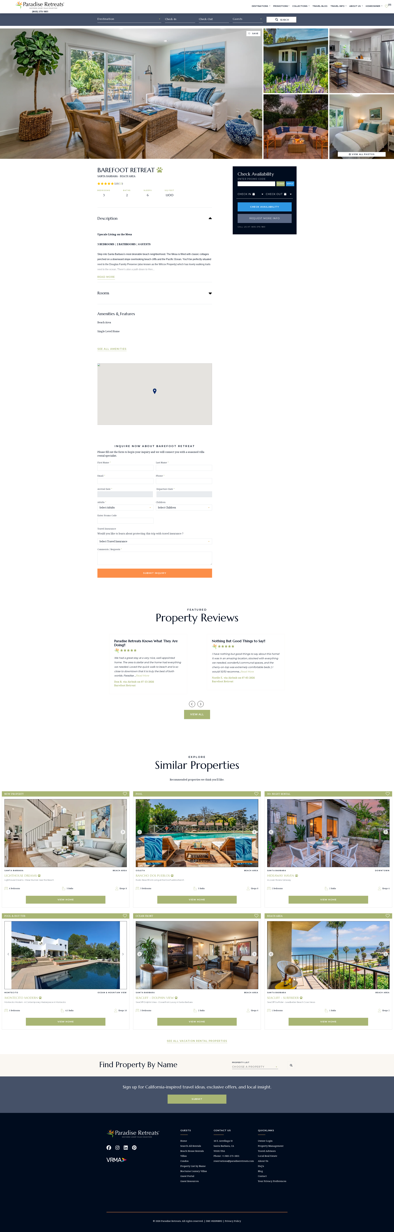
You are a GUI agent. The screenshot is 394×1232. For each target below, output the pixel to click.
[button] (8, 832)
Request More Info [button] (264, 218)
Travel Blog (320, 6)
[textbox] (129, 19)
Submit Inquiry (154, 573)
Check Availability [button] (264, 206)
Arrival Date (104, 489)
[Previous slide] (192, 704)
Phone (160, 475)
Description (107, 218)
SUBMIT (197, 1099)
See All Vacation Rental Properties (197, 1040)
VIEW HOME (66, 899)
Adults (101, 502)
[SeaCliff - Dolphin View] (197, 955)
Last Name (162, 462)
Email (101, 475)
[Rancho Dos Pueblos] (197, 833)
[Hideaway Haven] (328, 833)
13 (120, 183)
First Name (104, 462)
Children (161, 502)
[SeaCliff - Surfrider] (328, 955)
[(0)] (386, 5)
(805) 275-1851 (40, 11)
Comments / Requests (109, 549)
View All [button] (197, 714)
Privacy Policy (233, 1220)
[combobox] (129, 19)
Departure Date (166, 489)
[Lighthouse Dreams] (65, 833)
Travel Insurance (106, 528)
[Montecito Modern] (65, 955)
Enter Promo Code (252, 179)
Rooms (103, 293)
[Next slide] (200, 704)
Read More (106, 276)
